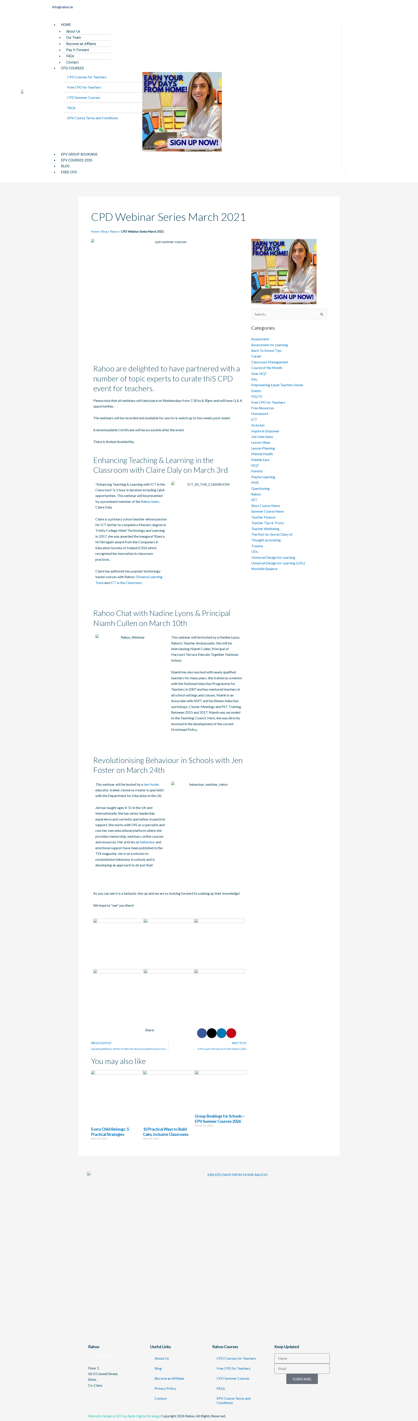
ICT (254, 419)
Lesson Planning (263, 448)
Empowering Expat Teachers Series (277, 385)
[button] (196, 19)
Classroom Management (269, 362)
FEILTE (256, 396)
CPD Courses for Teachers (87, 77)
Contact (161, 1398)
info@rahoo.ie (101, 1356)
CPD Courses (72, 68)
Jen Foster (151, 784)
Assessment (260, 339)
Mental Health (262, 454)
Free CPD (69, 172)
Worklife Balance (264, 569)
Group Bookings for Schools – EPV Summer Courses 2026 (219, 1118)
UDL (254, 551)
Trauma (257, 546)
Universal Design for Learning (273, 557)
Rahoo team (150, 501)
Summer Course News (267, 511)
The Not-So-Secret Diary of (272, 534)
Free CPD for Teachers (84, 87)
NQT (255, 465)
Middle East (260, 460)
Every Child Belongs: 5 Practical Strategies (110, 1131)
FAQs (70, 56)
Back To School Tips (266, 350)
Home (66, 25)
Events (256, 391)
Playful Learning (263, 477)
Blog (104, 231)
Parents (257, 471)
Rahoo (114, 231)
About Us (73, 31)
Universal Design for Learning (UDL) (278, 563)
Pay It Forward (77, 50)
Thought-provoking (266, 540)
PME (255, 482)
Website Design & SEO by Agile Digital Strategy (124, 1416)
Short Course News (265, 505)
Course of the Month (266, 368)
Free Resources (262, 408)
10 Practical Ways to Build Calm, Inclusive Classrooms (166, 1131)
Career (256, 356)
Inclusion (258, 425)
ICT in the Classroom (126, 582)
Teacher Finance (263, 517)
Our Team (73, 37)
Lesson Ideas (260, 442)
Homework (259, 413)
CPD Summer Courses (83, 97)
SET (254, 500)
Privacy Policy (165, 1388)
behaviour (147, 842)
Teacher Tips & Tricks (267, 523)
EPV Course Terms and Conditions (92, 118)
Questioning (260, 488)
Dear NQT (259, 373)
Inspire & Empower (265, 431)
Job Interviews (262, 437)
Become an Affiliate (81, 44)
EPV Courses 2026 (76, 160)
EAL (254, 379)
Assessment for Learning (269, 345)
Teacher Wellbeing (265, 529)
